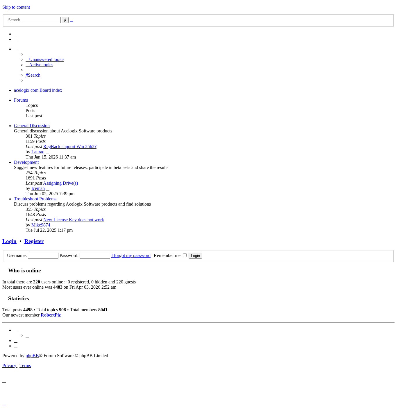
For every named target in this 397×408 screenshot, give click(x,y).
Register (34, 241)
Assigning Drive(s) (60, 183)
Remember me (168, 255)
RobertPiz (51, 314)
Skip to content (16, 7)
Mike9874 (40, 224)
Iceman (38, 188)
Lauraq (37, 151)
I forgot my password (131, 255)
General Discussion (32, 125)
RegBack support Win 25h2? (69, 146)
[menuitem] (15, 33)
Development (26, 162)
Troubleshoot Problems (35, 198)
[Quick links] (15, 48)
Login (9, 241)
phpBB (32, 355)
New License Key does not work (73, 219)
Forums (21, 100)
